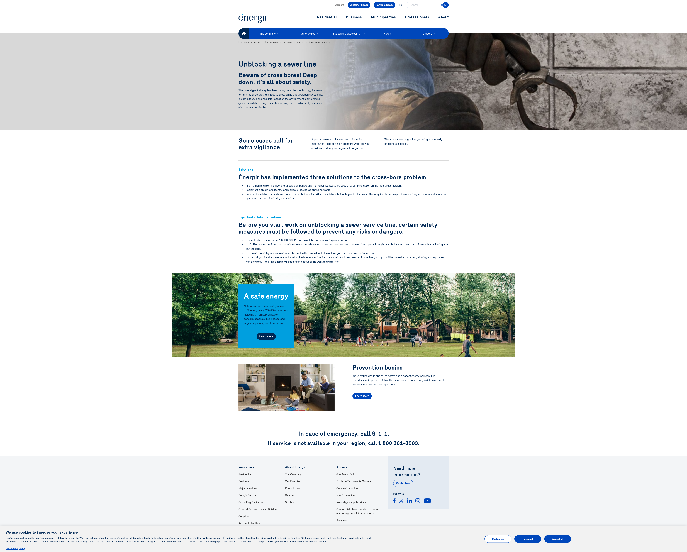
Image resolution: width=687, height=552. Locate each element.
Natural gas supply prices (351, 502)
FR (400, 4)
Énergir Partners (248, 495)
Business (243, 481)
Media (387, 33)
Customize (498, 539)
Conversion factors (347, 488)
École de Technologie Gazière (353, 481)
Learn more (266, 336)
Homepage (243, 42)
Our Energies (293, 481)
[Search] (445, 5)
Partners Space (385, 4)
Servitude (341, 520)
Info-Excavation (265, 240)
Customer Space (359, 4)
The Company (293, 474)
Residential (244, 474)
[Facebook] (394, 501)
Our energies (307, 33)
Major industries (247, 488)
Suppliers (243, 516)
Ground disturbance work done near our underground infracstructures (357, 511)
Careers (339, 4)
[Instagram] (417, 501)
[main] (343, 539)
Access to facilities (249, 523)
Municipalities (383, 17)
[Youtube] (427, 501)
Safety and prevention (293, 42)
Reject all (528, 539)
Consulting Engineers (250, 502)
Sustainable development (347, 33)
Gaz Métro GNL (345, 474)
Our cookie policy (15, 548)
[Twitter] (401, 501)
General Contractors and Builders (257, 509)
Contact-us (403, 483)
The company (268, 33)
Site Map (290, 502)
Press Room (292, 488)
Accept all (557, 539)
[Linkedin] (409, 501)
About (443, 17)
